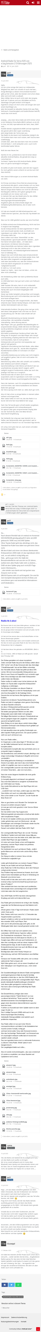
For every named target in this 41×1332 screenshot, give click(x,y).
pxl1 (4, 66)
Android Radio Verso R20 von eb (13, 1297)
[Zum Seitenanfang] (38, 1329)
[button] (38, 3)
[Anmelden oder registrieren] (33, 3)
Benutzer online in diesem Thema (14, 1303)
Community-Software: (20, 1329)
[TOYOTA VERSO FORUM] (5, 3)
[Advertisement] (20, 26)
